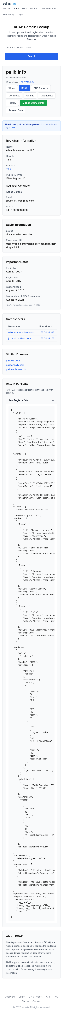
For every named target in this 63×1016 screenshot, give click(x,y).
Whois (11, 88)
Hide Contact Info (34, 102)
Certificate (14, 95)
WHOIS (6, 8)
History (12, 102)
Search (31, 56)
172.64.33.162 (46, 332)
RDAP (16, 8)
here (13, 127)
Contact (37, 1001)
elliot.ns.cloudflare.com (21, 332)
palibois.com (13, 360)
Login (20, 14)
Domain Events (48, 8)
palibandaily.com (15, 364)
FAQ (55, 996)
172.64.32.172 (46, 338)
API (48, 996)
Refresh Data (15, 110)
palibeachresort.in (16, 369)
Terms (25, 1001)
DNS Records (41, 88)
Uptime (33, 8)
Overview (10, 996)
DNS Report (35, 996)
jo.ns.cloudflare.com (19, 338)
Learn (22, 996)
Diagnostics (46, 95)
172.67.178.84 (27, 82)
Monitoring (8, 14)
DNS (24, 8)
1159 (8, 169)
